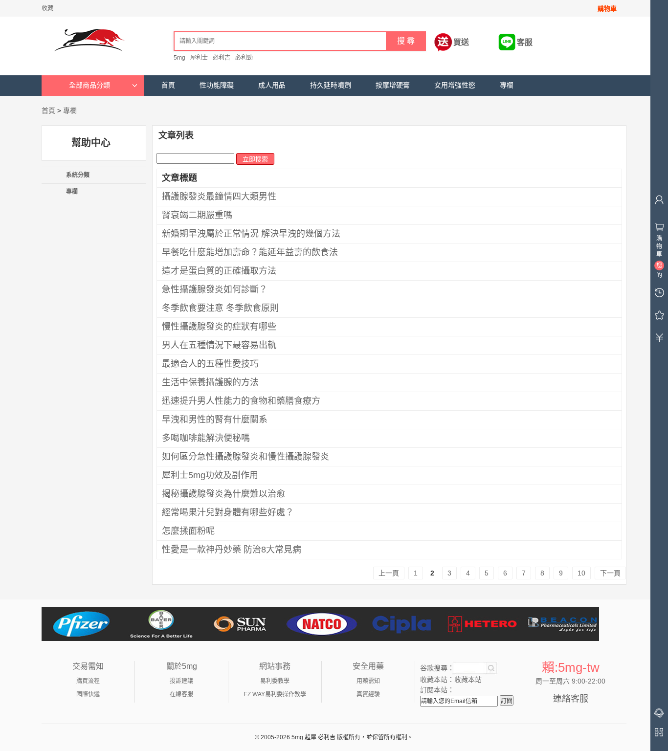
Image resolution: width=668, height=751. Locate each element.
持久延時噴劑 (330, 85)
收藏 (47, 8)
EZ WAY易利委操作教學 (275, 694)
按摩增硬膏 (393, 85)
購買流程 (88, 681)
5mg (179, 57)
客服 (525, 42)
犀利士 (199, 57)
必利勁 (244, 57)
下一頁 (610, 573)
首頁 (168, 85)
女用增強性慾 (454, 85)
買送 (461, 42)
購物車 (607, 8)
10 (581, 573)
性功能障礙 (217, 85)
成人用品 (272, 85)
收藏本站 (468, 680)
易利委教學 (274, 681)
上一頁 (389, 573)
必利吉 (221, 57)
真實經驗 (368, 694)
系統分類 (77, 175)
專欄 (506, 85)
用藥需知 (368, 681)
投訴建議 (181, 681)
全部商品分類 (89, 85)
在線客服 (181, 694)
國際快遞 (88, 694)
